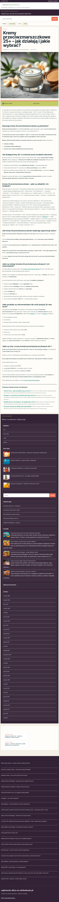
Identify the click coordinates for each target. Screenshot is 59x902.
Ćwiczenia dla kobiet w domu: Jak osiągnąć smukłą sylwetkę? (15, 792)
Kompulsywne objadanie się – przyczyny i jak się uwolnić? (24, 468)
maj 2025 (5, 612)
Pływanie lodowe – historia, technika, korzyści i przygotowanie (15, 850)
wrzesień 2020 (6, 658)
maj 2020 (5, 663)
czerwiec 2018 (6, 679)
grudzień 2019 (6, 675)
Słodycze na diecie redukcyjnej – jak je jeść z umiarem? (23, 571)
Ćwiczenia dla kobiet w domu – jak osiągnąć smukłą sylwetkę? (25, 475)
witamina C (32, 313)
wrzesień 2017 (6, 705)
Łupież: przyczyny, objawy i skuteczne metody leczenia (23, 560)
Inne (20, 23)
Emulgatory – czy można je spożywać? (10, 798)
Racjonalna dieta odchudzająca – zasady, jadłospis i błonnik (24, 552)
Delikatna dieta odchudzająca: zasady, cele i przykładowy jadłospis (16, 838)
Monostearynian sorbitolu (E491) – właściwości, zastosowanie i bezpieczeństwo (29, 452)
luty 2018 (5, 692)
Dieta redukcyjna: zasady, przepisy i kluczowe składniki (23, 541)
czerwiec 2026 (6, 595)
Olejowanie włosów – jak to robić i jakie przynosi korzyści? (14, 775)
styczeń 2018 (6, 696)
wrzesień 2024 (6, 621)
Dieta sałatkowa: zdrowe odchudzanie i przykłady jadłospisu (14, 861)
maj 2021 (5, 646)
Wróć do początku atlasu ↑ (8, 898)
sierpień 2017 (6, 709)
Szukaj (55, 19)
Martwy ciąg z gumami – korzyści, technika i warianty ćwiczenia (15, 763)
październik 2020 (7, 654)
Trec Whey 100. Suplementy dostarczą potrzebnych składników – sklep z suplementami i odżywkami (24, 821)
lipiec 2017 (5, 713)
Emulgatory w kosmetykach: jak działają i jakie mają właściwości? (20, 395)
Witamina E (45, 216)
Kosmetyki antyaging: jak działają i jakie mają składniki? (18, 406)
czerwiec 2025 (6, 608)
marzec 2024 (6, 629)
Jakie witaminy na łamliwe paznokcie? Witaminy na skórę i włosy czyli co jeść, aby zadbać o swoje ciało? (25, 873)
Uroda (25, 23)
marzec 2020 (6, 671)
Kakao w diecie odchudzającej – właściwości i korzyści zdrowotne (16, 815)
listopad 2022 (6, 642)
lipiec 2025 (5, 604)
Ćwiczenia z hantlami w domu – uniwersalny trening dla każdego (15, 769)
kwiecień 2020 (6, 667)
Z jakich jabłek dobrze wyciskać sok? (9, 832)
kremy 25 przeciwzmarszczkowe (32, 380)
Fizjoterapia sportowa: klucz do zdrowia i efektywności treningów (25, 533)
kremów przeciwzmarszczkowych (31, 269)
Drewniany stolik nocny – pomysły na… (12, 505)
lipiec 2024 (5, 625)
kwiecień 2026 (6, 600)
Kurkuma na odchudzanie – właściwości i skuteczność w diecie (25, 483)
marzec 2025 (6, 616)
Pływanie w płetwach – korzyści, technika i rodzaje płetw (23, 460)
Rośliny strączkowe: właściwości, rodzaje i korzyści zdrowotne (15, 786)
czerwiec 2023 (6, 637)
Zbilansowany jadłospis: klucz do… (11, 518)
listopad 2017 (6, 701)
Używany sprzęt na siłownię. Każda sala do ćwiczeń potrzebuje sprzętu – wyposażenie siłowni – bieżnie (24, 809)
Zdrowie (4, 23)
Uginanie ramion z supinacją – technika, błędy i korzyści (13, 878)
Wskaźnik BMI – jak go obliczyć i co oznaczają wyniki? (13, 867)
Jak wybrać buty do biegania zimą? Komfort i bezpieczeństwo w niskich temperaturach (20, 855)
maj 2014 (5, 717)
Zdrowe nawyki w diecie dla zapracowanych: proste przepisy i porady (17, 844)
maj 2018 (5, 684)
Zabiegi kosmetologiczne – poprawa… (12, 522)
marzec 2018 (6, 688)
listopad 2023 (6, 633)
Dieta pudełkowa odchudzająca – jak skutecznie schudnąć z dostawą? (17, 827)
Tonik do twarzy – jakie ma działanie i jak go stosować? (17, 391)
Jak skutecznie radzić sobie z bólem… (12, 510)
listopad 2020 (6, 650)
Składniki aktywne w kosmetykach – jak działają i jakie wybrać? (19, 402)
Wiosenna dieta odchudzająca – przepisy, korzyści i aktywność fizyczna (17, 781)
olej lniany (45, 313)
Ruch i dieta (12, 23)
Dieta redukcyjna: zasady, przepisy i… (12, 514)
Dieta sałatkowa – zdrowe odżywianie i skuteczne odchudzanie (15, 804)
